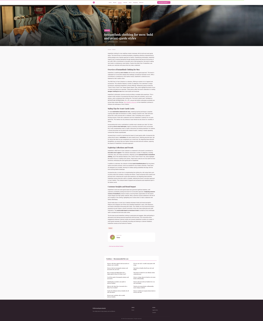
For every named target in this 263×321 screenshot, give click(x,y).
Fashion (120, 2)
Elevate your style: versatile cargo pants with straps (144, 264)
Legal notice (155, 310)
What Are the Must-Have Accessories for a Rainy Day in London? (117, 287)
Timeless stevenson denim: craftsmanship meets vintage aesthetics (143, 287)
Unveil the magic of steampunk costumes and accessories (118, 277)
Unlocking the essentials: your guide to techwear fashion (116, 282)
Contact (154, 312)
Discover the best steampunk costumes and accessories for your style (117, 268)
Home (110, 2)
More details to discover (130, 102)
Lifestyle (125, 2)
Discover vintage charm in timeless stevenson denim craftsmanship (144, 277)
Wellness (141, 2)
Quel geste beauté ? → (163, 2)
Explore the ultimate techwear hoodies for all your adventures (118, 291)
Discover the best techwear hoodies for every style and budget (144, 282)
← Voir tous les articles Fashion (115, 246)
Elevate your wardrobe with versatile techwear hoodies (116, 296)
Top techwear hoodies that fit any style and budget (143, 268)
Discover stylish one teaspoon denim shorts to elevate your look (144, 291)
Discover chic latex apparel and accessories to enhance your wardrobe (118, 264)
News (130, 2)
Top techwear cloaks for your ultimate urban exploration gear (144, 273)
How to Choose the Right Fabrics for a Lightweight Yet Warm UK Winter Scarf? (116, 273)
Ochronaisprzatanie (99, 308)
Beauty (114, 2)
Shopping (135, 2)
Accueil (109, 49)
